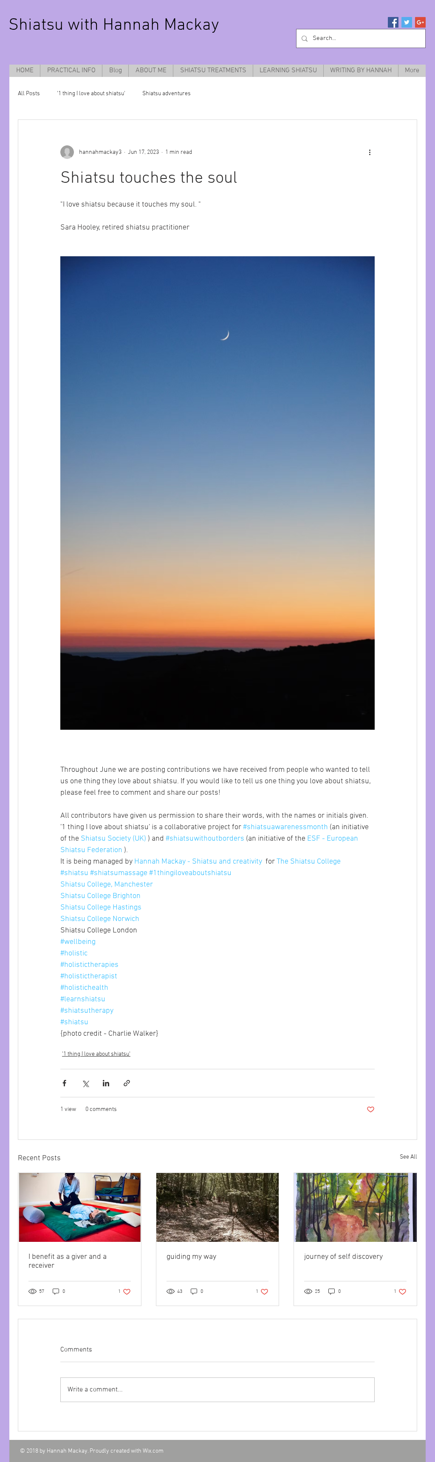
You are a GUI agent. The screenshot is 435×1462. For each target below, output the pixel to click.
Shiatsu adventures (166, 93)
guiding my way (191, 1256)
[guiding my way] (217, 1207)
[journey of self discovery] (355, 1207)
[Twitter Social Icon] (406, 22)
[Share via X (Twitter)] (85, 1083)
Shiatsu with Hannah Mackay (113, 25)
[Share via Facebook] (64, 1083)
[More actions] (369, 152)
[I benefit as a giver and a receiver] (79, 1207)
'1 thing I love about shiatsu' (91, 93)
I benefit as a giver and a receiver (67, 1261)
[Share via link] (127, 1083)
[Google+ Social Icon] (420, 22)
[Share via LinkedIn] (106, 1083)
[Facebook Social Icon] (393, 22)
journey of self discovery (343, 1256)
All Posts (29, 93)
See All (408, 1157)
